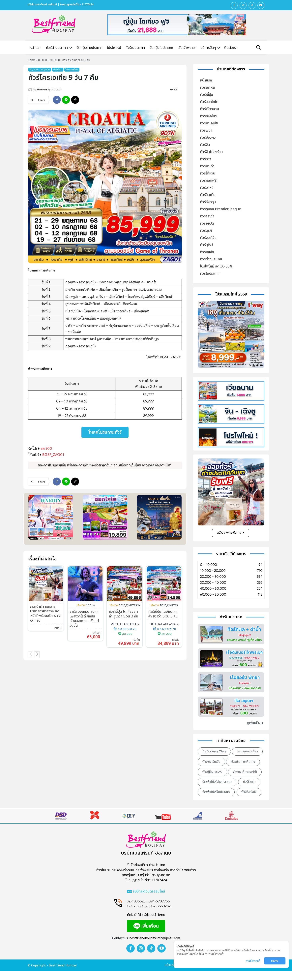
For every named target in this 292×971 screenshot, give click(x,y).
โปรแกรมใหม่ (72, 69)
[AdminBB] (30, 90)
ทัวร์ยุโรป (57, 69)
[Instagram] (243, 5)
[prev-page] (30, 654)
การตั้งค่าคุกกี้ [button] (253, 960)
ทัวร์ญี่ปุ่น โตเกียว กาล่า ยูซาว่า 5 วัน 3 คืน (123, 614)
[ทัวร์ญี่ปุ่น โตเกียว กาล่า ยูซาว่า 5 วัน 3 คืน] (124, 583)
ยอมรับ (275, 960)
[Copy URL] (75, 100)
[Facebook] (234, 5)
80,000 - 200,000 (49, 60)
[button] (258, 48)
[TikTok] (251, 5)
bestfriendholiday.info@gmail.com (154, 938)
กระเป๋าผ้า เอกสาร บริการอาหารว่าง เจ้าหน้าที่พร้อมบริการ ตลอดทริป (45, 613)
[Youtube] (260, 5)
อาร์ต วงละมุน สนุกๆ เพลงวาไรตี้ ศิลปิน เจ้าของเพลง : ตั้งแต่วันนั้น (84, 618)
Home (32, 60)
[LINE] (66, 100)
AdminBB (42, 89)
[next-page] (37, 654)
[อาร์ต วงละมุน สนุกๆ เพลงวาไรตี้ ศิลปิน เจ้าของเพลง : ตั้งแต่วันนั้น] (85, 583)
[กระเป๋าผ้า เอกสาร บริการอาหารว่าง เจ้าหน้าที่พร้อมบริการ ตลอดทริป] (46, 583)
